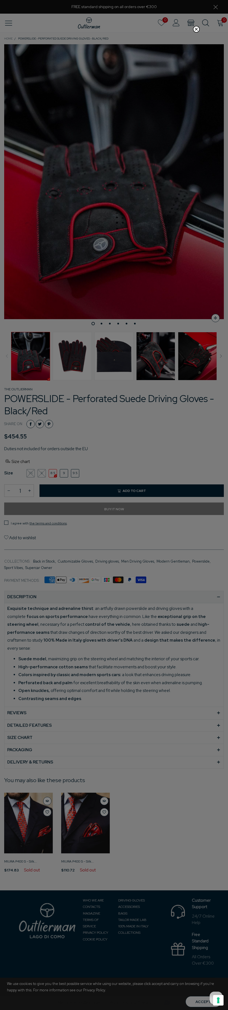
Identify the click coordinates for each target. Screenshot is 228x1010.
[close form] (196, 29)
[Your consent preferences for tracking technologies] (218, 1000)
